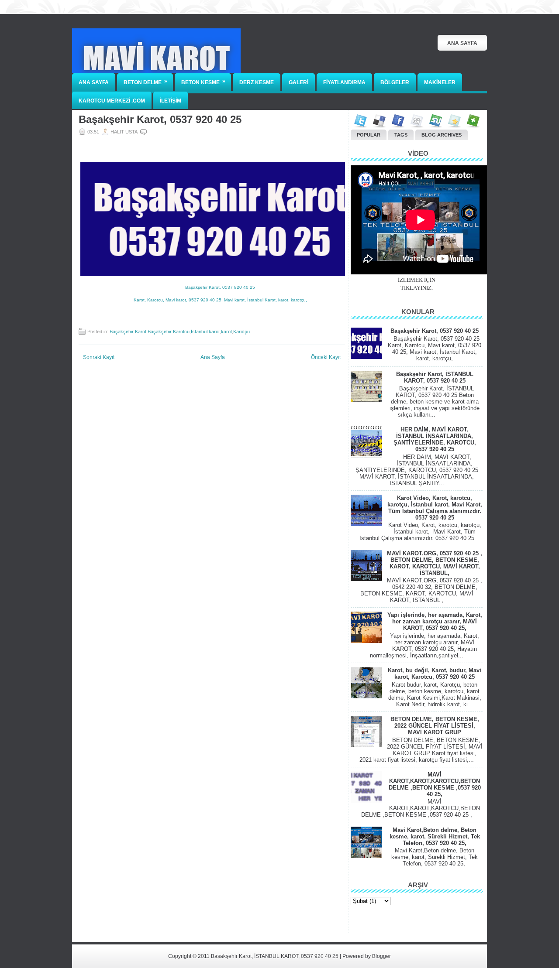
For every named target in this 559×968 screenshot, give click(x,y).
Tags (400, 134)
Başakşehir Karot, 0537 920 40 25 (160, 119)
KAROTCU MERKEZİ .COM (112, 101)
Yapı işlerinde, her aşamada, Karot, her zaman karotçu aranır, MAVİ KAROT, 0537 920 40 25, (434, 621)
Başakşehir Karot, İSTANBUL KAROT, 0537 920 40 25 (434, 377)
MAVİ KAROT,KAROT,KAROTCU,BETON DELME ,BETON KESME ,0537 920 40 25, (435, 784)
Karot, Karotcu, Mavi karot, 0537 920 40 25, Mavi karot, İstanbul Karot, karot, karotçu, (220, 300)
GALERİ (298, 82)
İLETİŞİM (170, 101)
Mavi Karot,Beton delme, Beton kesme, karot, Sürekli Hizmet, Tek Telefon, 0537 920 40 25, (435, 836)
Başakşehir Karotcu (169, 331)
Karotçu (241, 331)
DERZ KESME (256, 82)
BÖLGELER (394, 82)
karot (226, 331)
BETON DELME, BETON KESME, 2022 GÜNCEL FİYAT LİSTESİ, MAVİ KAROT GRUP (434, 725)
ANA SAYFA (94, 82)
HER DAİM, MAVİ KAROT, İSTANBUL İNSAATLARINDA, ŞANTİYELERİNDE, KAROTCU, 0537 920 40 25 (434, 439)
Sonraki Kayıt (98, 357)
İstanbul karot (205, 331)
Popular (368, 134)
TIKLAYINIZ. (416, 287)
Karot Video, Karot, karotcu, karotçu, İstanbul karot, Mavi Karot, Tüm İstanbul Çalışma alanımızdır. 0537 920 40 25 (434, 508)
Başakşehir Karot (128, 331)
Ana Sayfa (462, 43)
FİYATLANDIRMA (344, 82)
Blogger (381, 956)
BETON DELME (145, 82)
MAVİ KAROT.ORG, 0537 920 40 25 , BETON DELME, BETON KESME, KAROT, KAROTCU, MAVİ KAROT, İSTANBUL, (434, 563)
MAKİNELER (439, 82)
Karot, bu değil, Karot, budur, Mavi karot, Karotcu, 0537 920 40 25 (434, 673)
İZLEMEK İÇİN (416, 280)
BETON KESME (203, 82)
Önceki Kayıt (326, 357)
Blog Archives (441, 134)
